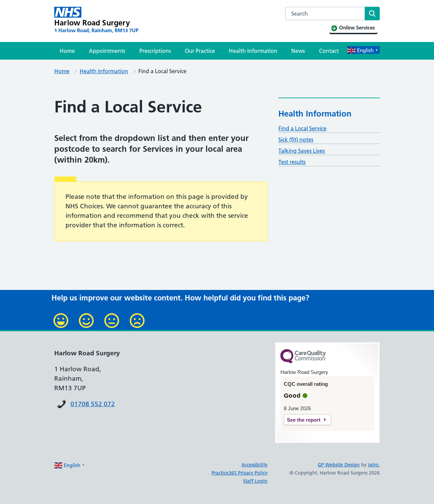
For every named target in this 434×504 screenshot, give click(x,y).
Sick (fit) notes (295, 139)
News (298, 50)
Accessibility (254, 465)
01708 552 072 (93, 404)
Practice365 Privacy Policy (240, 473)
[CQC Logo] (303, 361)
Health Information (253, 50)
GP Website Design (339, 465)
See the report (303, 420)
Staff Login (255, 481)
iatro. (374, 465)
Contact (329, 50)
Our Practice (200, 50)
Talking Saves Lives (301, 150)
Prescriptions (155, 50)
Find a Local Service (302, 128)
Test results (291, 162)
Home (67, 50)
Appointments (107, 50)
